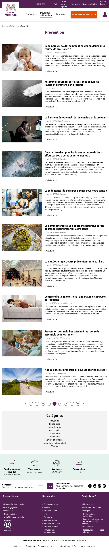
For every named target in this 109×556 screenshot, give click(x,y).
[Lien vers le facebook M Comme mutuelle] (90, 486)
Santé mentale (64, 265)
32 (78, 404)
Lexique (86, 511)
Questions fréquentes (92, 507)
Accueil (5, 26)
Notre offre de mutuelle (14, 504)
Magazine (75, 4)
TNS (45, 514)
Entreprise (61, 14)
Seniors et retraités (54, 440)
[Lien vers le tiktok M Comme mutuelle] (99, 486)
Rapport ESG (88, 527)
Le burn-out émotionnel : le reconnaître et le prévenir (75, 117)
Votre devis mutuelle (84, 14)
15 (60, 404)
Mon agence (88, 504)
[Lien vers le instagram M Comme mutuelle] (104, 486)
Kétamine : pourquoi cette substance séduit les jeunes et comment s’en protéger (72, 83)
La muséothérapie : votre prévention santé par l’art (74, 261)
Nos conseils (54, 430)
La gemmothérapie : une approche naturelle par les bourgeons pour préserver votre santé (74, 227)
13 (49, 404)
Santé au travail (65, 121)
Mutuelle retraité (51, 527)
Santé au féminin (64, 303)
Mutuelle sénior (50, 511)
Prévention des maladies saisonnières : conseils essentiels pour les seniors (72, 333)
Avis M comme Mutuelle (14, 517)
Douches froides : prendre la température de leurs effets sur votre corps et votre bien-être (73, 154)
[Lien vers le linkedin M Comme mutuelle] (95, 486)
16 (66, 404)
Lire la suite (49, 71)
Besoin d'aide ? (103, 4)
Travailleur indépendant (46, 14)
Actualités (54, 421)
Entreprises (54, 424)
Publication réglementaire (85, 546)
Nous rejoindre (10, 514)
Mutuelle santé (54, 427)
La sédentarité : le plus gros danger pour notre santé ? (76, 190)
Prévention (14, 26)
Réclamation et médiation (89, 515)
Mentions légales (64, 546)
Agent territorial (50, 520)
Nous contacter (89, 4)
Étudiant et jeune (51, 504)
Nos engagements (11, 507)
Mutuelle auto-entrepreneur (50, 531)
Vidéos (54, 446)
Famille (47, 507)
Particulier (31, 14)
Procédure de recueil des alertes (93, 531)
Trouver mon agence (64, 4)
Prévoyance (54, 436)
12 (43, 404)
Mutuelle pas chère (52, 523)
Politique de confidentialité (23, 546)
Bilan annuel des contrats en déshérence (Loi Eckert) (93, 521)
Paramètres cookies (46, 546)
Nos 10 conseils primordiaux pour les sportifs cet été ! (76, 369)
